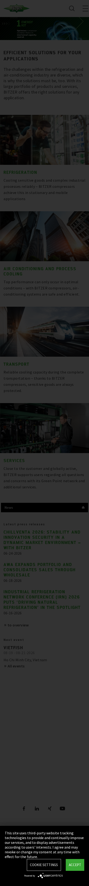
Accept (75, 865)
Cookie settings (44, 865)
